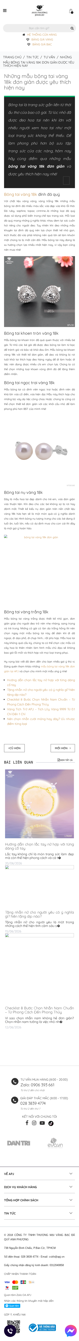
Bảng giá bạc (42, 44)
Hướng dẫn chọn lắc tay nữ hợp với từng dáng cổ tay (39, 846)
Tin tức (32, 57)
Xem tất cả (66, 760)
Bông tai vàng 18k (20, 194)
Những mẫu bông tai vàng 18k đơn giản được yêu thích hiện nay (37, 82)
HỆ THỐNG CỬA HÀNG (42, 34)
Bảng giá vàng (42, 39)
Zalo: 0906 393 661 (37, 1084)
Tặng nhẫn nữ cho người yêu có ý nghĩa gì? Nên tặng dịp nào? (39, 914)
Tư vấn (49, 57)
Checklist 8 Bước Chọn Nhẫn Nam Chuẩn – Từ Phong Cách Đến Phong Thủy (39, 1010)
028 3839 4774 (33, 1103)
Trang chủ (12, 57)
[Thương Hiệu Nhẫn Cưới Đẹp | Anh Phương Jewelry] (39, 10)
